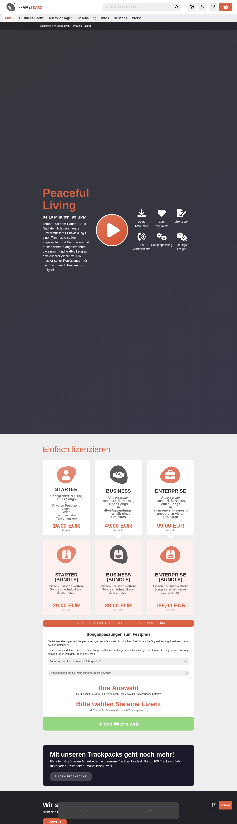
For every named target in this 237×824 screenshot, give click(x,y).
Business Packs (31, 18)
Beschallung (86, 18)
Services (120, 18)
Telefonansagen (60, 18)
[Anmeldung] (202, 7)
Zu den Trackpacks (71, 776)
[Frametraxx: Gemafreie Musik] (24, 6)
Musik (9, 18)
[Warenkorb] (225, 7)
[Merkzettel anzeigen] (213, 7)
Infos (105, 18)
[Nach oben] (228, 819)
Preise (137, 18)
